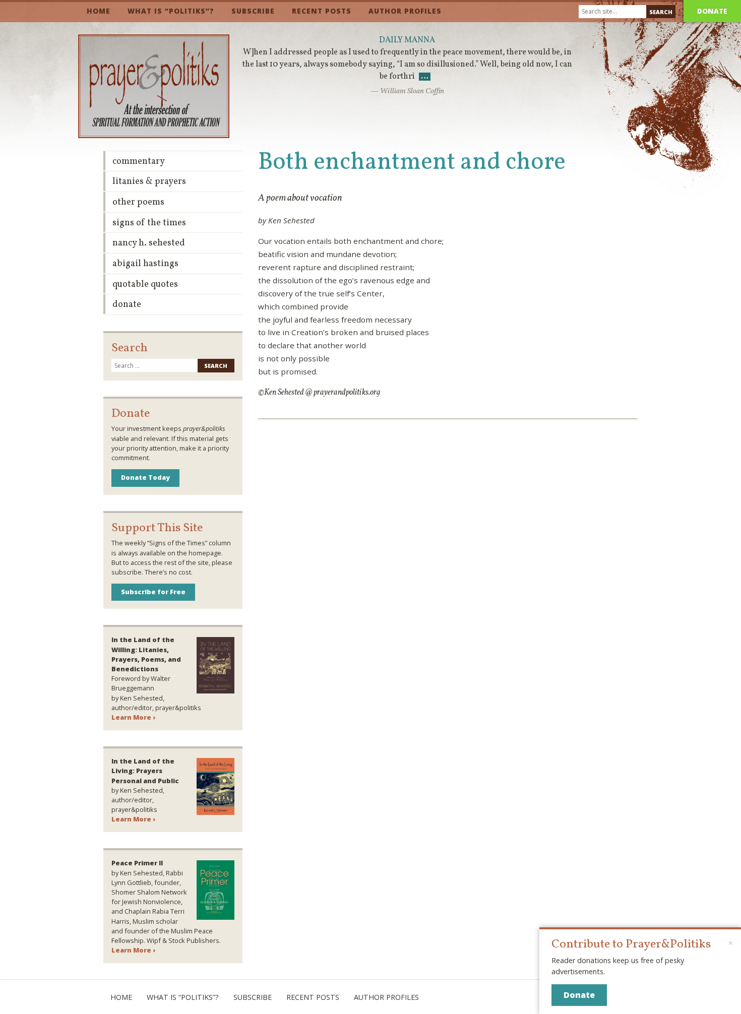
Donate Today (145, 477)
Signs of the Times (149, 223)
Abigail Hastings (145, 264)
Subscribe (253, 11)
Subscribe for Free (153, 591)
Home (98, 11)
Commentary (138, 161)
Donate (712, 11)
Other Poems (138, 202)
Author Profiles (405, 11)
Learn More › (133, 717)
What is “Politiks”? (171, 11)
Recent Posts (321, 11)
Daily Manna (407, 40)
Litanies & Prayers (149, 181)
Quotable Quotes (145, 284)
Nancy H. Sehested (148, 243)
